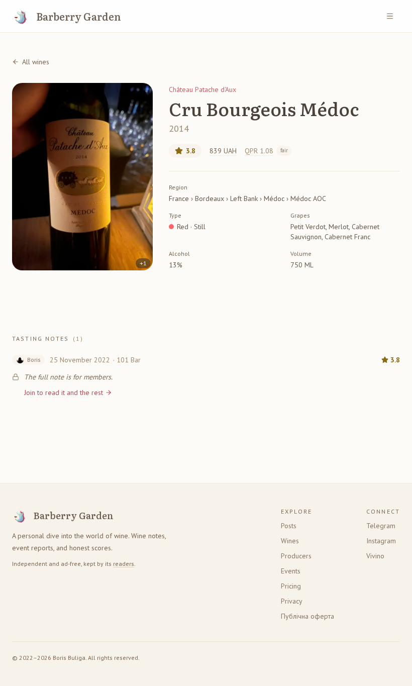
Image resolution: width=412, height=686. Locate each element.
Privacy (291, 601)
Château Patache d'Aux (202, 89)
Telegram (380, 525)
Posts (288, 525)
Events (290, 570)
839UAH (223, 150)
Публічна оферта (307, 616)
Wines (290, 540)
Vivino (375, 555)
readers (123, 563)
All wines (35, 61)
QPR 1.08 (266, 150)
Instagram (381, 540)
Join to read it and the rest (63, 392)
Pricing (291, 586)
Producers (296, 555)
